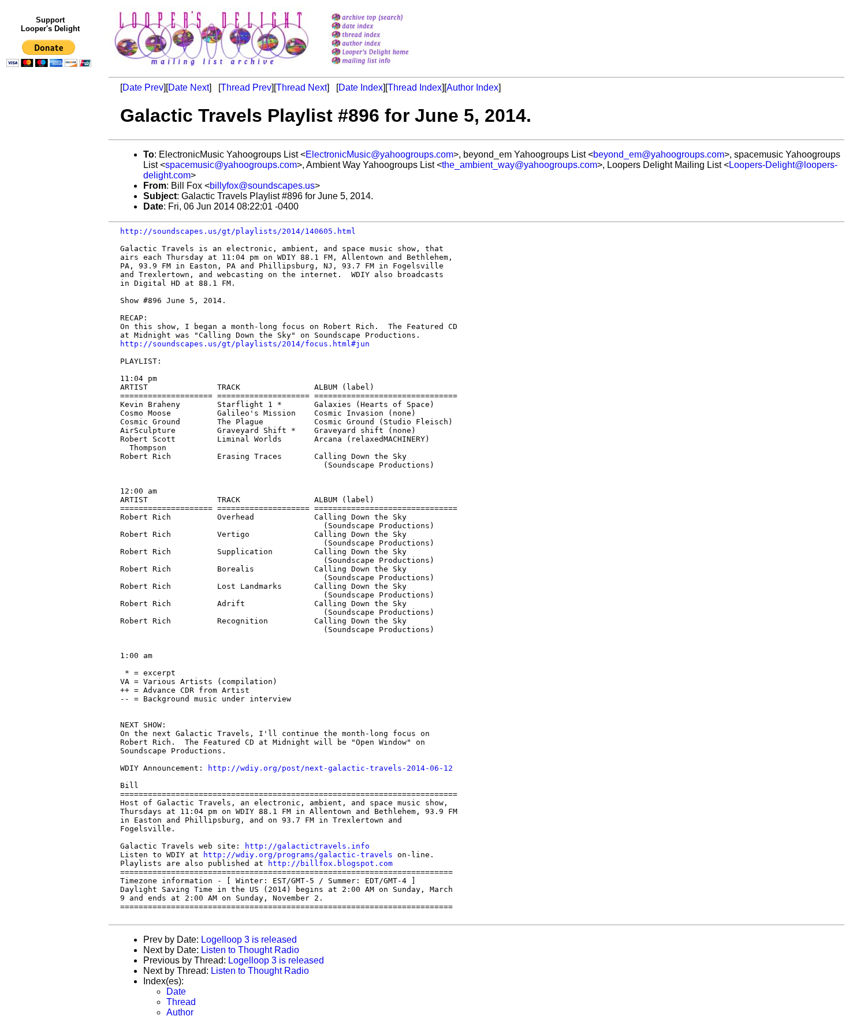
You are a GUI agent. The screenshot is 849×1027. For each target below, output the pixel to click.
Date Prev (142, 87)
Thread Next (301, 87)
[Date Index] (385, 27)
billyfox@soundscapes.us (262, 186)
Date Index (360, 87)
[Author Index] (385, 44)
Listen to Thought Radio (250, 950)
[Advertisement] (51, 310)
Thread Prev (246, 87)
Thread (181, 1002)
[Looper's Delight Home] (385, 53)
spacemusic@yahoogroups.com (231, 165)
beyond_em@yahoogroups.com (658, 154)
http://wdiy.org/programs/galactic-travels (298, 854)
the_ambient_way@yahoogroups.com (519, 165)
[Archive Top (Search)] (385, 18)
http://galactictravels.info (307, 846)
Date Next (188, 87)
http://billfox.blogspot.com (330, 863)
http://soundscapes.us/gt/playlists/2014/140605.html (238, 231)
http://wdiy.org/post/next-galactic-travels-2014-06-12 (330, 768)
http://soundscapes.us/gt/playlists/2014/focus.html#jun (245, 343)
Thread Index (415, 87)
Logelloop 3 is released (249, 939)
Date (176, 991)
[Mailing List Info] (385, 67)
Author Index (472, 87)
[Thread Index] (385, 35)
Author (179, 1012)
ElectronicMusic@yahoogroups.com (379, 154)
